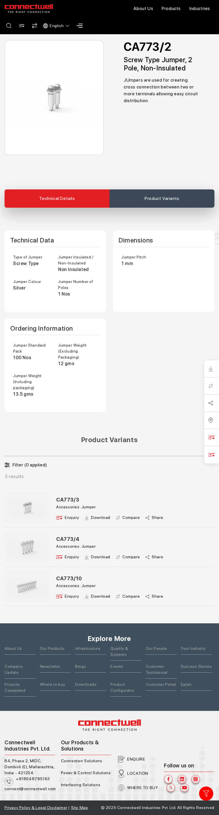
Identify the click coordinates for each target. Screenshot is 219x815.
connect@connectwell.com (30, 788)
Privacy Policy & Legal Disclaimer (36, 807)
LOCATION (137, 773)
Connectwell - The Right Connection (29, 8)
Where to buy (52, 684)
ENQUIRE (136, 759)
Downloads (85, 684)
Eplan (186, 684)
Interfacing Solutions (81, 784)
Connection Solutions (81, 761)
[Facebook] (168, 779)
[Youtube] (184, 788)
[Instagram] (196, 779)
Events (116, 666)
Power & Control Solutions (86, 772)
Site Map (79, 807)
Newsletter (50, 666)
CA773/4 (67, 539)
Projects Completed (15, 687)
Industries (199, 8)
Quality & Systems (119, 651)
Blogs (80, 666)
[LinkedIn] (182, 779)
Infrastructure (87, 648)
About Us (143, 8)
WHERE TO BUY (142, 787)
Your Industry (193, 648)
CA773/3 (67, 500)
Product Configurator (122, 687)
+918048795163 (33, 778)
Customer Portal (161, 684)
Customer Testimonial (157, 669)
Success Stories (196, 666)
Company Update (14, 669)
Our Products (52, 648)
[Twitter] (171, 788)
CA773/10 (69, 578)
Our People (156, 648)
